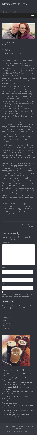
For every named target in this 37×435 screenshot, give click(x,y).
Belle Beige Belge (12, 415)
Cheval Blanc (11, 401)
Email (4, 276)
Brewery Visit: (28, 225)
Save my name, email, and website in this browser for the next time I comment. (17, 296)
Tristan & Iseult (11, 405)
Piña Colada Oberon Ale (14, 392)
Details (15, 375)
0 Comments (8, 45)
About (12, 42)
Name (5, 268)
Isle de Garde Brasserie (27, 410)
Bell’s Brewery (17, 387)
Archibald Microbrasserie (22, 396)
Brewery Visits (6, 328)
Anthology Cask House (22, 373)
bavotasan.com (26, 431)
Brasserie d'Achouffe (22, 378)
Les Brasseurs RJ (23, 401)
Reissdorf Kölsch (12, 382)
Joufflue (9, 396)
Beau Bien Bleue (12, 410)
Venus (9, 387)
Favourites (5, 331)
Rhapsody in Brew (15, 4)
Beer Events (6, 323)
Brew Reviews (6, 326)
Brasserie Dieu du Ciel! (26, 405)
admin (6, 53)
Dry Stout (10, 373)
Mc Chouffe (10, 378)
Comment (6, 243)
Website (5, 284)
